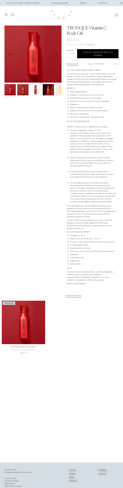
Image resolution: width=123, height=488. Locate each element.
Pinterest (102, 473)
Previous (10, 54)
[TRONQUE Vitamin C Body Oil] (23, 322)
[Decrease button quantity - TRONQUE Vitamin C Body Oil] (68, 53)
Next (56, 54)
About (71, 477)
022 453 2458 (10, 469)
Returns (72, 473)
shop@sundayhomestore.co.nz (18, 472)
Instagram (102, 469)
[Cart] (116, 14)
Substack (73, 480)
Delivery (72, 469)
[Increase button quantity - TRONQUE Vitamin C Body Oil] (73, 53)
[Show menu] (6, 14)
